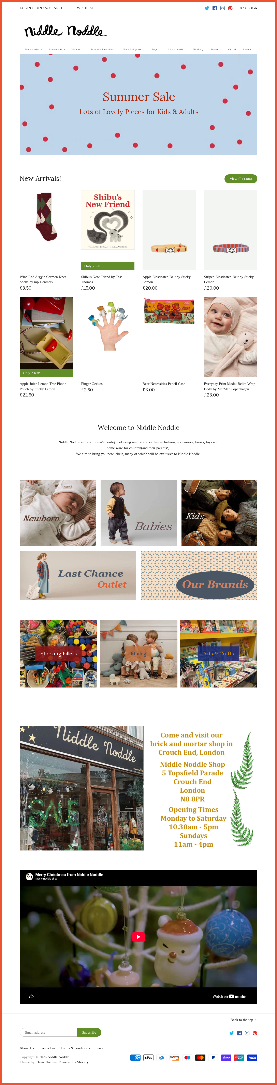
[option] (138, 104)
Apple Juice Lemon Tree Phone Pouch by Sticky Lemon (43, 386)
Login (25, 8)
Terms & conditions (75, 1048)
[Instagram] (222, 8)
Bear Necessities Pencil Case (164, 384)
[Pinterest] (230, 8)
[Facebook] (215, 8)
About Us (27, 1048)
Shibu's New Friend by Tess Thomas (101, 279)
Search (100, 1048)
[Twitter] (207, 8)
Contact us (47, 1048)
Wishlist (85, 8)
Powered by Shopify (74, 1062)
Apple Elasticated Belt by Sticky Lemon (167, 279)
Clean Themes (46, 1062)
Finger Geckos (92, 384)
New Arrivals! (40, 178)
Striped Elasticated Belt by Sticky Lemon (229, 279)
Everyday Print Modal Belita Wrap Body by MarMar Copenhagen (229, 386)
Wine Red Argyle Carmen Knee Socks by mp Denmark (43, 279)
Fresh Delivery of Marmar (139, 104)
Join (38, 8)
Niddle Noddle (58, 1057)
